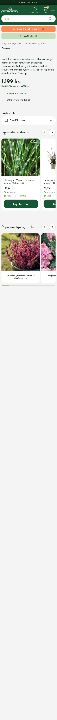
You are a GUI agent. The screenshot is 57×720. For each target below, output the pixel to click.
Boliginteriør (16, 43)
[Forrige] (44, 132)
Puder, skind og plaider (36, 43)
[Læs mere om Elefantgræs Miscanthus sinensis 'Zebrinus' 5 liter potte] (20, 158)
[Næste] (52, 132)
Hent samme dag (30, 2)
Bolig (3, 43)
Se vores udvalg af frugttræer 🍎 (28, 28)
